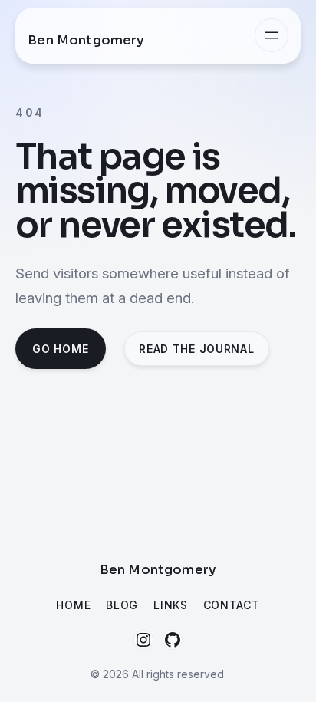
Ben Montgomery (86, 40)
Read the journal (196, 348)
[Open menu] (271, 35)
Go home (60, 348)
